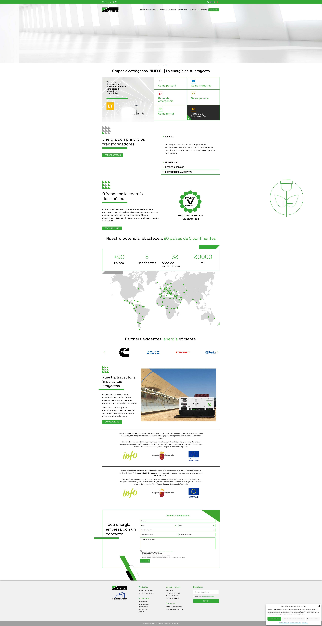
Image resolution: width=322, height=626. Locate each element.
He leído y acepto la (204, 596)
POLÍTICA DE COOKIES (284, 623)
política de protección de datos (208, 596)
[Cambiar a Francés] (214, 2)
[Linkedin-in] (110, 2)
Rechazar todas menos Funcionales (293, 619)
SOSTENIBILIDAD (143, 607)
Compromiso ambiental (178, 172)
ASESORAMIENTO (144, 604)
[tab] (170, 83)
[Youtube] (116, 2)
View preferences (312, 619)
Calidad (169, 136)
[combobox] (158, 525)
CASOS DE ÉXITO (143, 609)
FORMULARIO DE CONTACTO (174, 607)
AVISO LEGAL (305, 623)
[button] (318, 606)
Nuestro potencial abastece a (161, 238)
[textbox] (157, 525)
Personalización (174, 167)
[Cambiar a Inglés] (211, 2)
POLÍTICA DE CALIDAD (172, 598)
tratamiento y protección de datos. (166, 551)
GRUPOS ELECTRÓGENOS (146, 590)
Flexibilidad (172, 162)
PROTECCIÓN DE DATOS (295, 623)
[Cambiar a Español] (217, 2)
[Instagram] (113, 2)
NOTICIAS (141, 612)
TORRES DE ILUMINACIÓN (146, 593)
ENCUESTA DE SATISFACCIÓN (174, 609)
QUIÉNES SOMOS (143, 602)
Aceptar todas (274, 619)
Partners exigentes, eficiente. (161, 339)
